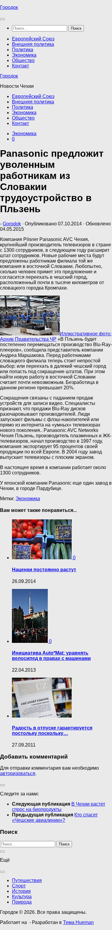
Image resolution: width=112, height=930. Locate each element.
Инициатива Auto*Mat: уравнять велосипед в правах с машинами (51, 655)
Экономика (24, 55)
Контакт (20, 65)
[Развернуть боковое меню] (2, 785)
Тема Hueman (78, 922)
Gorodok (12, 223)
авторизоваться (17, 773)
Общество (23, 60)
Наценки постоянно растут (44, 569)
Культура (22, 896)
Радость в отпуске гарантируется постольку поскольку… (52, 730)
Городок (9, 7)
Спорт (19, 885)
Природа (22, 902)
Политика (22, 49)
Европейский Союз (33, 38)
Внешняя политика (33, 44)
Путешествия (27, 880)
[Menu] (2, 19)
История (21, 891)
